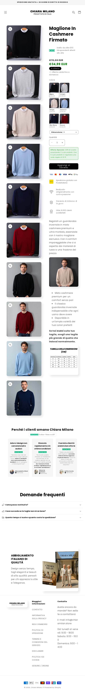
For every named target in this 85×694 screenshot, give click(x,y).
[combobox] (64, 132)
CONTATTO (37, 609)
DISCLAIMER (37, 651)
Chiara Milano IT (37, 687)
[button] (6, 12)
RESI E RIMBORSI (39, 624)
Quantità (53, 137)
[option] (18, 458)
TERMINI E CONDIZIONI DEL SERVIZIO (39, 642)
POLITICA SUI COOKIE (38, 658)
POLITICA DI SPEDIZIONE (37, 631)
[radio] (54, 90)
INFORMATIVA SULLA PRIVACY (39, 617)
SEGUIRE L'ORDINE (40, 665)
